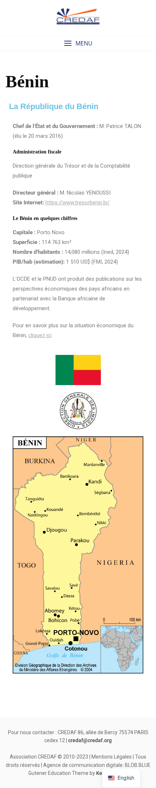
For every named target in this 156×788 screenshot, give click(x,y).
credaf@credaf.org (90, 740)
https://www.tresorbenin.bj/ (77, 202)
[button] (78, 43)
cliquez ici (40, 335)
